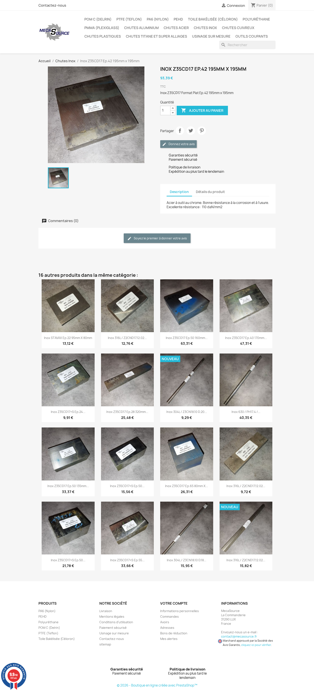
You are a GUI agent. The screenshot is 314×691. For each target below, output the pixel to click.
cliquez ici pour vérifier (256, 645)
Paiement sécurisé (113, 628)
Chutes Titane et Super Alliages (156, 36)
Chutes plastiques (102, 36)
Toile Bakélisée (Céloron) (213, 19)
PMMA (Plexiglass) (101, 27)
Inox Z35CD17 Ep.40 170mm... (246, 338)
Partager (180, 130)
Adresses (167, 628)
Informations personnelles (179, 611)
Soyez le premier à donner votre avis (160, 238)
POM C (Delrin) (98, 19)
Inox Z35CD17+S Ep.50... (127, 486)
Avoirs (164, 622)
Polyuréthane (256, 19)
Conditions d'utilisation (116, 622)
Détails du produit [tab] (210, 192)
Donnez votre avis (181, 144)
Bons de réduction (173, 633)
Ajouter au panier (202, 110)
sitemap (105, 644)
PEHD (178, 19)
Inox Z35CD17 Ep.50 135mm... (68, 486)
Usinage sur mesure (211, 36)
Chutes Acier (176, 27)
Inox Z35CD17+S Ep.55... (127, 560)
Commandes (169, 616)
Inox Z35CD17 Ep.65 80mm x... (186, 486)
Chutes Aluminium (141, 27)
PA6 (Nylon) (158, 19)
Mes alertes (169, 639)
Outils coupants (251, 36)
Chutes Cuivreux (238, 27)
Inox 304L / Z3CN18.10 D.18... (186, 560)
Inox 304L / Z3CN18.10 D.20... (186, 412)
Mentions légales (111, 616)
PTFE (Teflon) (129, 19)
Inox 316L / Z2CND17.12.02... (127, 338)
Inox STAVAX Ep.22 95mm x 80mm (68, 338)
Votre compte (174, 603)
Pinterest (201, 130)
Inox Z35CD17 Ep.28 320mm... (127, 412)
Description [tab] (179, 192)
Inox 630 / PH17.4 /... (246, 412)
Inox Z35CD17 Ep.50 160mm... (187, 338)
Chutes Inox (205, 27)
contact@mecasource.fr (239, 636)
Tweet (190, 130)
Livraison (105, 611)
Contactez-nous (52, 5)
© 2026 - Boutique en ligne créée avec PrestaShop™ (157, 685)
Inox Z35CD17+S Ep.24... (68, 412)
